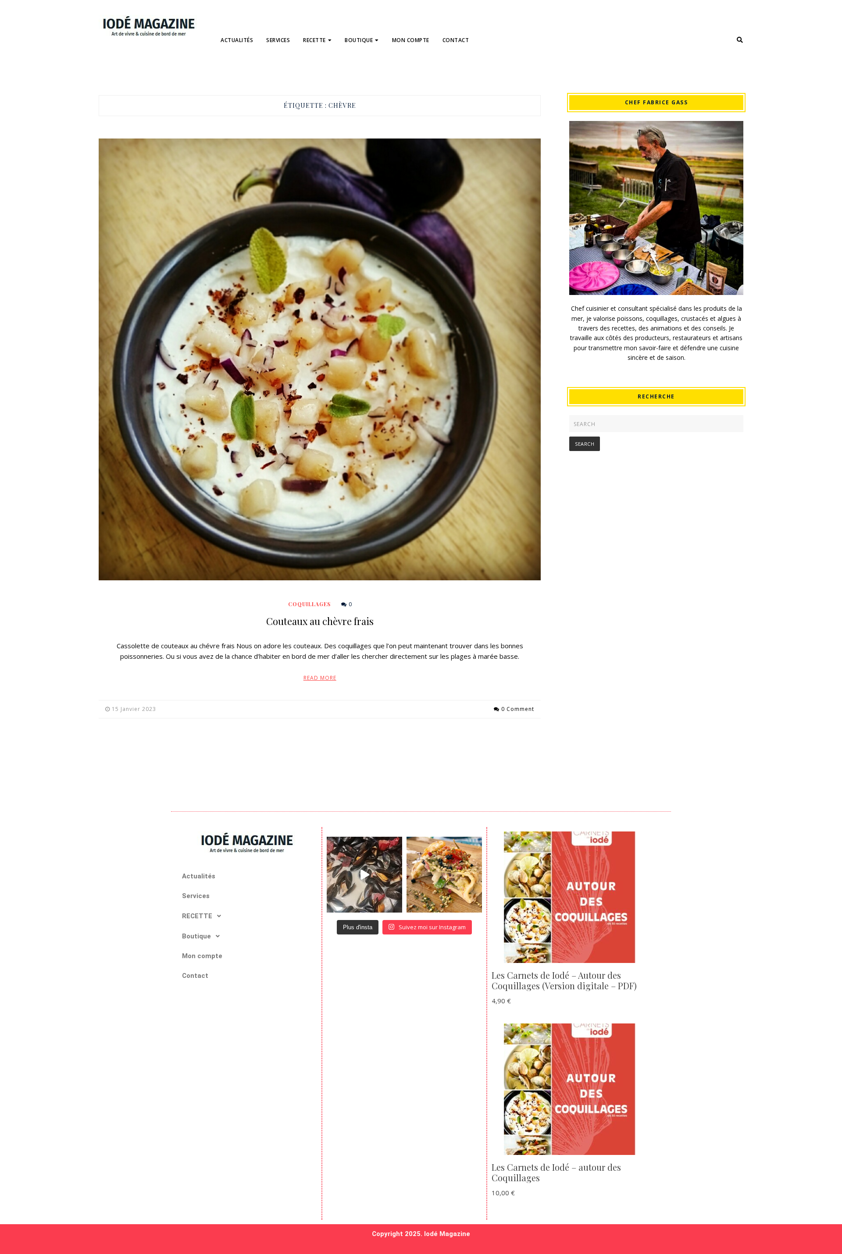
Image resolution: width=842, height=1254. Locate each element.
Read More (319, 678)
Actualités (237, 40)
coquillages (327, 69)
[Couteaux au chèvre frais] (320, 359)
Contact (455, 40)
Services (278, 40)
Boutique (359, 40)
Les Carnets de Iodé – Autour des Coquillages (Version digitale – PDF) (564, 980)
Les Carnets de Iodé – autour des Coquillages (556, 1172)
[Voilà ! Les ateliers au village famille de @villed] (444, 874)
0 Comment (517, 709)
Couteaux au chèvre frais (320, 621)
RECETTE (314, 40)
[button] (246, 916)
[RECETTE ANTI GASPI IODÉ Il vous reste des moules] (364, 874)
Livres (358, 69)
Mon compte (410, 40)
